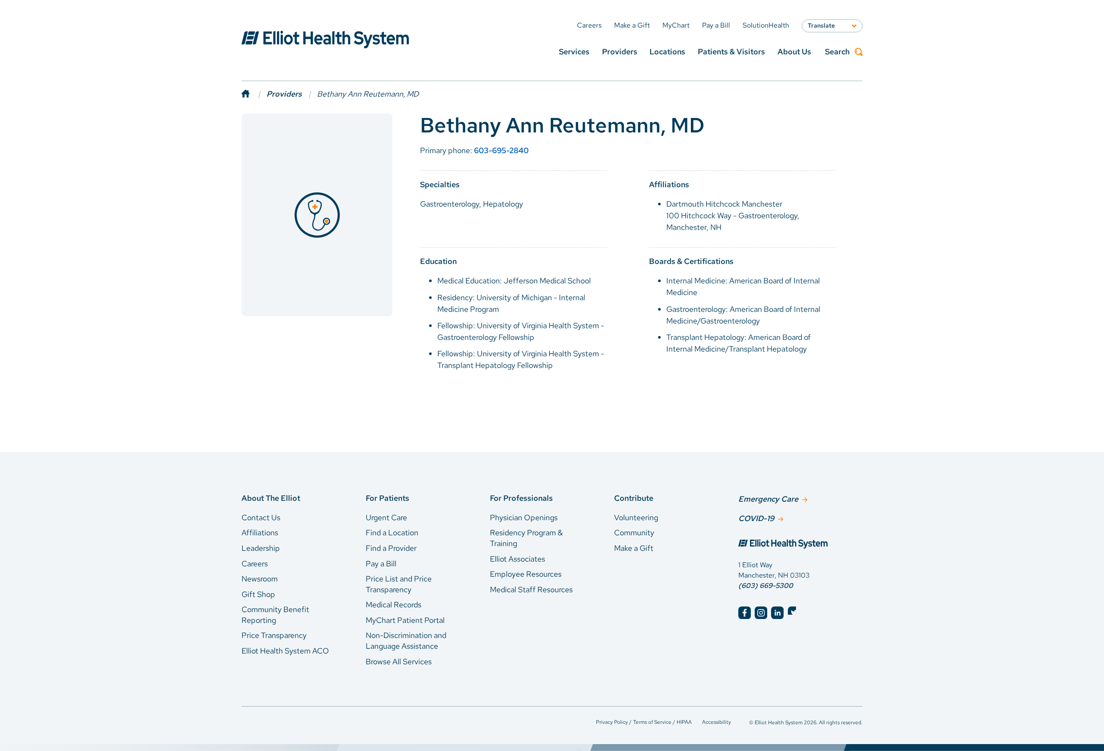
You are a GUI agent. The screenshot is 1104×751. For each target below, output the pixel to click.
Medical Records (393, 605)
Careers (255, 564)
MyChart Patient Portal (405, 620)
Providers (619, 51)
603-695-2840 (501, 150)
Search (837, 52)
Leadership (261, 548)
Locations (667, 51)
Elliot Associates (517, 559)
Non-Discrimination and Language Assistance (406, 640)
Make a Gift (633, 548)
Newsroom (260, 579)
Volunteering (636, 517)
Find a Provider (391, 548)
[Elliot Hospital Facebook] (744, 612)
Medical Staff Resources (531, 589)
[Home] (254, 94)
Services (574, 51)
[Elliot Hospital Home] (800, 544)
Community (634, 532)
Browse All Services (399, 661)
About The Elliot (271, 498)
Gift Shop (258, 594)
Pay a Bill (381, 564)
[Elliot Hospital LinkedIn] (777, 612)
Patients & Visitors (731, 51)
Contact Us (261, 517)
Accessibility (716, 722)
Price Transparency (274, 635)
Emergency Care (768, 499)
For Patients (387, 498)
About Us (794, 51)
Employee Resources (525, 574)
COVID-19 (756, 518)
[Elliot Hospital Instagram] (761, 612)
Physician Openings (524, 517)
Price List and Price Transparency (399, 584)
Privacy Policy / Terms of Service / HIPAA (644, 722)
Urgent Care (386, 517)
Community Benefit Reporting (275, 614)
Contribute (633, 498)
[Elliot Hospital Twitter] (794, 612)
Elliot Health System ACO (285, 651)
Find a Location (392, 532)
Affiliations (260, 532)
